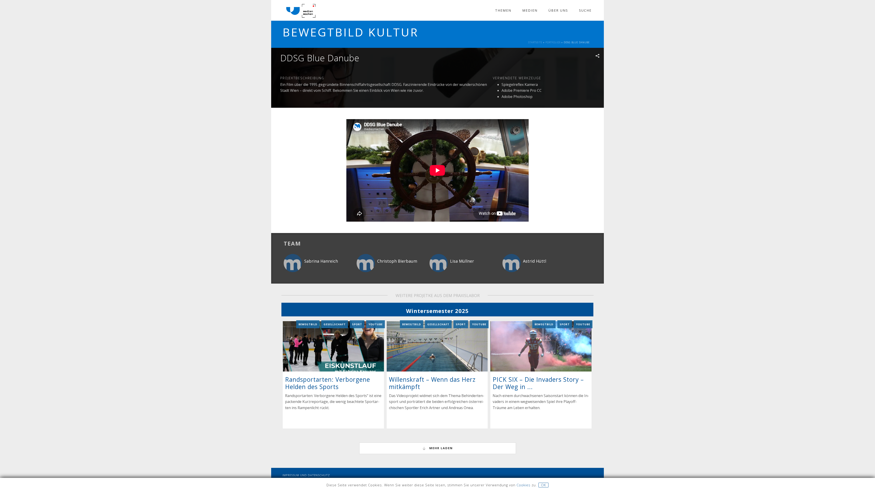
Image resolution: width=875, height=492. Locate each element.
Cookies (523, 485)
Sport (357, 324)
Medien (530, 10)
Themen (503, 10)
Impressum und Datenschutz (306, 475)
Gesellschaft (335, 324)
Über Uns (558, 10)
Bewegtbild (308, 324)
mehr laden (440, 448)
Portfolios (553, 42)
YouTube (375, 324)
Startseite (535, 42)
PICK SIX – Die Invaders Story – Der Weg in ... (538, 383)
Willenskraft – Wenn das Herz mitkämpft (432, 383)
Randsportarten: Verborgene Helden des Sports (327, 383)
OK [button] (543, 485)
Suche (585, 10)
